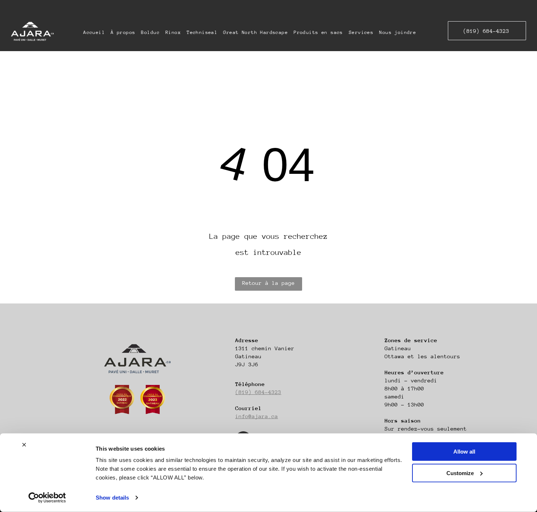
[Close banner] (24, 444)
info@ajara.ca (256, 416)
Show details (112, 497)
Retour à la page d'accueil (268, 285)
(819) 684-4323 (258, 392)
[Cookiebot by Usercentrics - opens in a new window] (47, 497)
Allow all (464, 451)
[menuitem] (94, 32)
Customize (460, 473)
